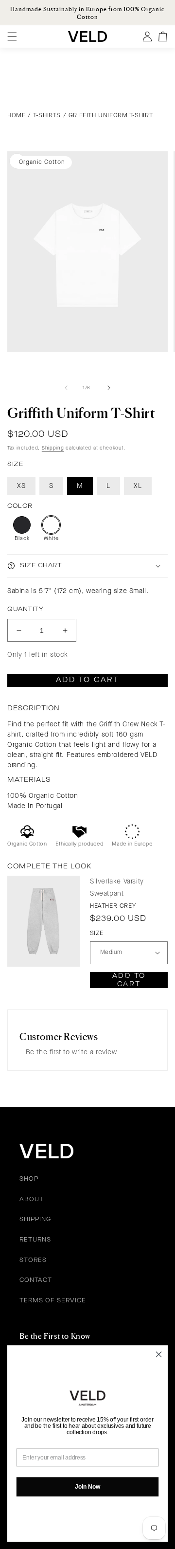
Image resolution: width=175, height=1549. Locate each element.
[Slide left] (66, 387)
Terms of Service (52, 1301)
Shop (28, 1179)
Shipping (53, 448)
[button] (87, 566)
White (51, 538)
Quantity (25, 609)
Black (22, 538)
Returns (35, 1240)
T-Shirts (47, 115)
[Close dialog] (159, 1354)
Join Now (87, 1487)
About (31, 1200)
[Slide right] (109, 387)
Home (16, 115)
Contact (35, 1280)
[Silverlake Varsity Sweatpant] (43, 921)
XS (21, 486)
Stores (33, 1260)
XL (138, 486)
